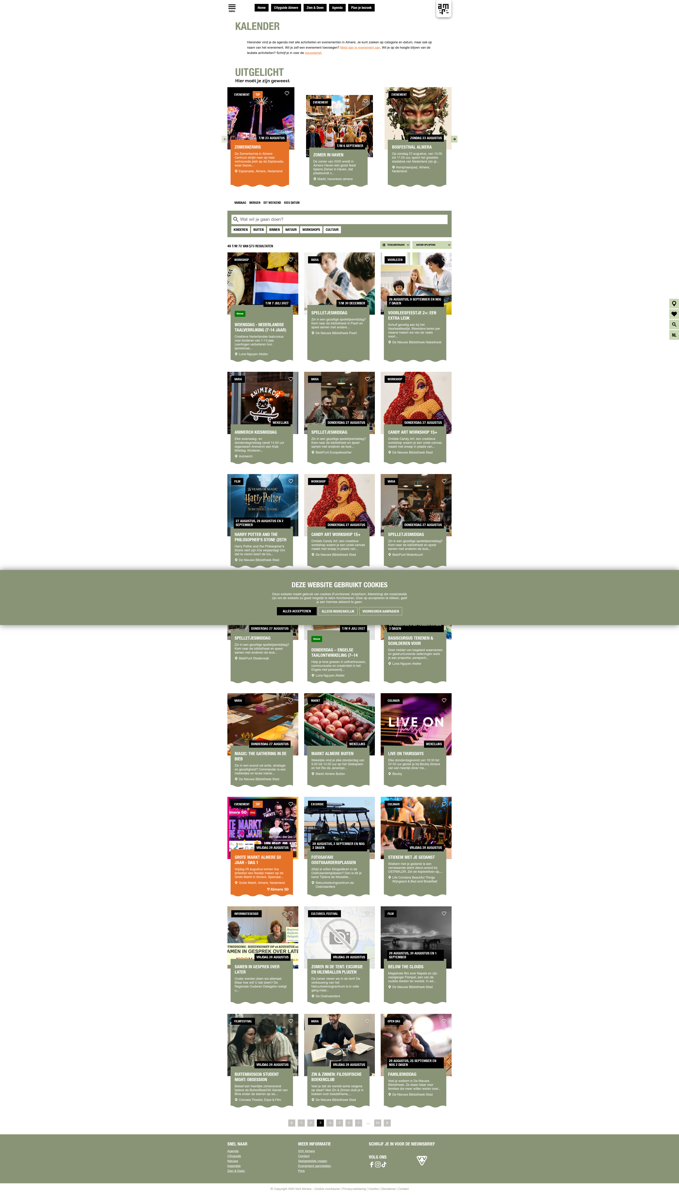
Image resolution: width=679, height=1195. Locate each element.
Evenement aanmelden (314, 1166)
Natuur (291, 230)
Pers (301, 1171)
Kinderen (241, 230)
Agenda (337, 8)
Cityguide (234, 1156)
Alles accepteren (297, 611)
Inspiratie (234, 1166)
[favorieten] (674, 314)
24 (378, 1124)
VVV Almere (306, 1151)
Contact (304, 1156)
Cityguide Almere (286, 8)
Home (262, 8)
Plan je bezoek (361, 8)
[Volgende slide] (454, 139)
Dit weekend (272, 202)
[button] (668, 1184)
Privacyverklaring (354, 1189)
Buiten (258, 230)
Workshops (311, 230)
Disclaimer (388, 1189)
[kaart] (674, 303)
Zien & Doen (315, 8)
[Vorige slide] (224, 139)
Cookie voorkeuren (327, 1189)
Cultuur (332, 230)
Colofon (373, 1189)
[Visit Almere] (422, 1165)
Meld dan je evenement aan (360, 47)
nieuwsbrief (313, 53)
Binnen (274, 230)
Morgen (254, 202)
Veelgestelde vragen (312, 1161)
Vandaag (240, 202)
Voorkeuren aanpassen (380, 611)
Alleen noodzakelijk (338, 611)
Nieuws (232, 1161)
